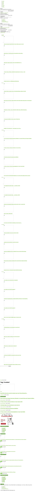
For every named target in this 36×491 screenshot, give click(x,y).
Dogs (3, 35)
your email (10, 15)
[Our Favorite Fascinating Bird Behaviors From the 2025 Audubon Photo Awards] (8, 173)
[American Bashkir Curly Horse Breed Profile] (8, 231)
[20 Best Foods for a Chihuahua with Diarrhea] (8, 79)
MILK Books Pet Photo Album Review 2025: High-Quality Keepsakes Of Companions (18, 100)
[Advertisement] (18, 373)
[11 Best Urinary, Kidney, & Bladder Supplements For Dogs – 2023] (8, 70)
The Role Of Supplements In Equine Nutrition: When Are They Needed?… (16, 298)
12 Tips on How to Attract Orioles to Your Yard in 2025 (11, 401)
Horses (3, 5)
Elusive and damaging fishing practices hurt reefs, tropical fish (14, 204)
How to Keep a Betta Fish (8, 213)
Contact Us (3, 19)
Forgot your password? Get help (4, 27)
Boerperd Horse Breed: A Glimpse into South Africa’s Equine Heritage (15, 260)
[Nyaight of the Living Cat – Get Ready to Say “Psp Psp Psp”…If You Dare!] (8, 126)
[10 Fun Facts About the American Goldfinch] (8, 155)
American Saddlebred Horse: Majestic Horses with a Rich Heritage (15, 251)
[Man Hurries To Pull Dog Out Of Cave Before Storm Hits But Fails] (8, 51)
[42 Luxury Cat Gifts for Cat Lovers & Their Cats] (8, 117)
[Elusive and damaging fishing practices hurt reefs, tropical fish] (8, 202)
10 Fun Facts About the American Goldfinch (9, 408)
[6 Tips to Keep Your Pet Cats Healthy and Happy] (2, 470)
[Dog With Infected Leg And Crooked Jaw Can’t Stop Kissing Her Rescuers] (7, 390)
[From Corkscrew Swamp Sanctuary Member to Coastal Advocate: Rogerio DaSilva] (8, 136)
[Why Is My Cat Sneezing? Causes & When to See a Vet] (8, 362)
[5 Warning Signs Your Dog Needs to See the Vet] (8, 325)
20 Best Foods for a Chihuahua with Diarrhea (11, 81)
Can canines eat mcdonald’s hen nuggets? (11, 280)
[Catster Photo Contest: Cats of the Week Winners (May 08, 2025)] (8, 89)
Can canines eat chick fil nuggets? (9, 289)
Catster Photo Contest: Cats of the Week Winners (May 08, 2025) (15, 91)
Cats (3, 2)
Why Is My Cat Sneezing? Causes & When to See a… (12, 364)
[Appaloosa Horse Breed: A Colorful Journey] (8, 240)
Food (3, 271)
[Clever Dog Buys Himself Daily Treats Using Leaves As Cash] (8, 42)
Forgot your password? (4, 12)
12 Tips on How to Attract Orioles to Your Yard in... (8, 445)
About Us (3, 20)
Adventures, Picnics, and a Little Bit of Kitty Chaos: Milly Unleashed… (15, 109)
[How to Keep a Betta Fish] (8, 211)
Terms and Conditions (5, 21)
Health (3, 6)
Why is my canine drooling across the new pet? (12, 336)
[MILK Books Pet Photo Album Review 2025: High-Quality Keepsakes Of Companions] (8, 98)
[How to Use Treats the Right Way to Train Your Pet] (8, 315)
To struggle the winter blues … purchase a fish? (12, 185)
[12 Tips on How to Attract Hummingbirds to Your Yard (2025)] (8, 164)
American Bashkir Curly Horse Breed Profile (11, 232)
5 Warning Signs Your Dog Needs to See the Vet (12, 327)
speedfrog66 (3, 403)
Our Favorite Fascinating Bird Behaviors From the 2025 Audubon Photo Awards (17, 175)
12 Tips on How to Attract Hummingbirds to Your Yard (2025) (14, 166)
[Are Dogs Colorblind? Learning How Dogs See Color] (8, 353)
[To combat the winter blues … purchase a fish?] (8, 193)
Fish (3, 4)
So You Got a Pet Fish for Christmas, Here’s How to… (13, 222)
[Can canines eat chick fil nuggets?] (8, 287)
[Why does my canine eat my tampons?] (8, 344)
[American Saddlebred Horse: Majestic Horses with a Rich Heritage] (8, 249)
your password (10, 25)
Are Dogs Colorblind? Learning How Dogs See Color (12, 355)
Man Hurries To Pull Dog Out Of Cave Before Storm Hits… (13, 53)
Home (3, 1)
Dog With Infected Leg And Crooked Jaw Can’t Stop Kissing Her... (13, 393)
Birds (3, 3)
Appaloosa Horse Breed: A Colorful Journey (11, 242)
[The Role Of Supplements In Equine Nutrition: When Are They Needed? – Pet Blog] (2, 458)
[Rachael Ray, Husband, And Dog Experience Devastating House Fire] (2, 464)
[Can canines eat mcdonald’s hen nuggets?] (8, 278)
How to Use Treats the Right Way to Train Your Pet (12, 317)
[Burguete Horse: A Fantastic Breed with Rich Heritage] (8, 268)
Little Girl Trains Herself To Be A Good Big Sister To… (13, 62)
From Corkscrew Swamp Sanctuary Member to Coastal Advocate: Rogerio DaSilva (17, 138)
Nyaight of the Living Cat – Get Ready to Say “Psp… (12, 128)
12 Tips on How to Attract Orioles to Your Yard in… (12, 147)
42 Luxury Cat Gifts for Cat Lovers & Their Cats (12, 119)
